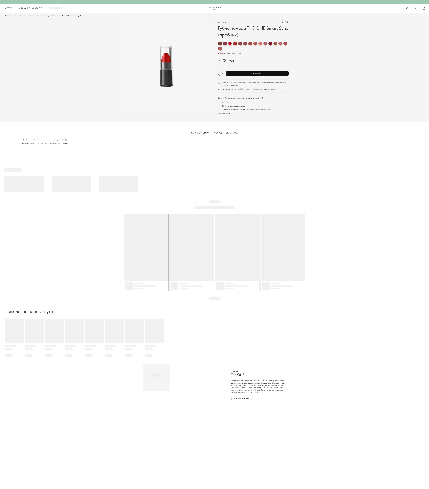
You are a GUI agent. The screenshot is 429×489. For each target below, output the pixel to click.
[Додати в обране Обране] (287, 21)
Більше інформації (269, 89)
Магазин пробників (19, 16)
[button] (220, 44)
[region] (166, 66)
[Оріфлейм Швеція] (214, 8)
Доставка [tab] (232, 133)
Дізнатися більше (224, 113)
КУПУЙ (9, 8)
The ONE (222, 22)
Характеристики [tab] (200, 133)
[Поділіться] (282, 21)
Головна (8, 16)
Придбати (257, 73)
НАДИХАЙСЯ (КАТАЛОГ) (30, 8)
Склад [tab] (218, 133)
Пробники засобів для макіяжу (38, 16)
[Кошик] (424, 8)
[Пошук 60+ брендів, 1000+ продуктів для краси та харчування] (407, 8)
